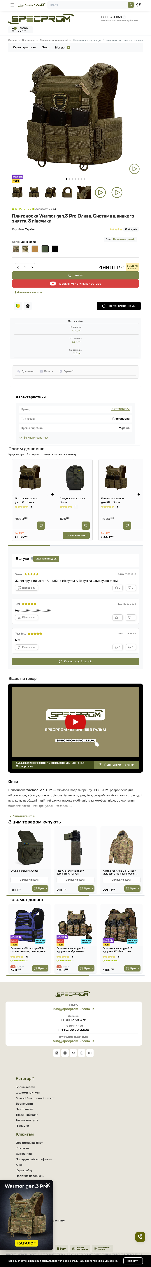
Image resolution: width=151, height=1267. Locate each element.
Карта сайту (24, 1170)
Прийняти (133, 1261)
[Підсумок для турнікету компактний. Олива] (75, 847)
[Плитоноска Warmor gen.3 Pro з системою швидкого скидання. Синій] (29, 925)
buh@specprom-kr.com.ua (73, 1041)
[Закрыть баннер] (47, 1185)
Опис (45, 47)
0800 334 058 (111, 17)
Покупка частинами (122, 306)
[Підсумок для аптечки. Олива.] (75, 477)
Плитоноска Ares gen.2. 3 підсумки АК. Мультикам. (117, 950)
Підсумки (22, 1126)
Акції (19, 1165)
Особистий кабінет (29, 1143)
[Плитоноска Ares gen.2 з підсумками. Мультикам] (75, 925)
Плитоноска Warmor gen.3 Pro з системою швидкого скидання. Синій (29, 950)
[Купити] (41, 526)
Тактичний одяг (27, 1115)
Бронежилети (25, 1087)
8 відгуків (131, 229)
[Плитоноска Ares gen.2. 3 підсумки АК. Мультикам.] (121, 925)
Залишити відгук (46, 558)
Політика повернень (30, 1176)
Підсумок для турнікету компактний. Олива (70, 872)
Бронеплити (24, 1104)
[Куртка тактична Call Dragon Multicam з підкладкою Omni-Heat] (121, 847)
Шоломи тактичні (28, 1093)
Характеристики (24, 47)
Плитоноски (24, 1109)
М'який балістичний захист (35, 1098)
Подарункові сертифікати (34, 1159)
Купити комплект (76, 535)
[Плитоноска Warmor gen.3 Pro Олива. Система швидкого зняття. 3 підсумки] (17, 192)
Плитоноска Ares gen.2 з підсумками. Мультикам (71, 950)
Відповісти (29, 588)
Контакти (22, 1148)
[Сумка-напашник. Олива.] (29, 847)
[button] (66, 179)
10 (26, 956)
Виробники (24, 1154)
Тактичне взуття (27, 1120)
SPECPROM (120, 409)
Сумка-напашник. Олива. (24, 871)
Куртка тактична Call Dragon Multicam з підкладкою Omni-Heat (119, 872)
